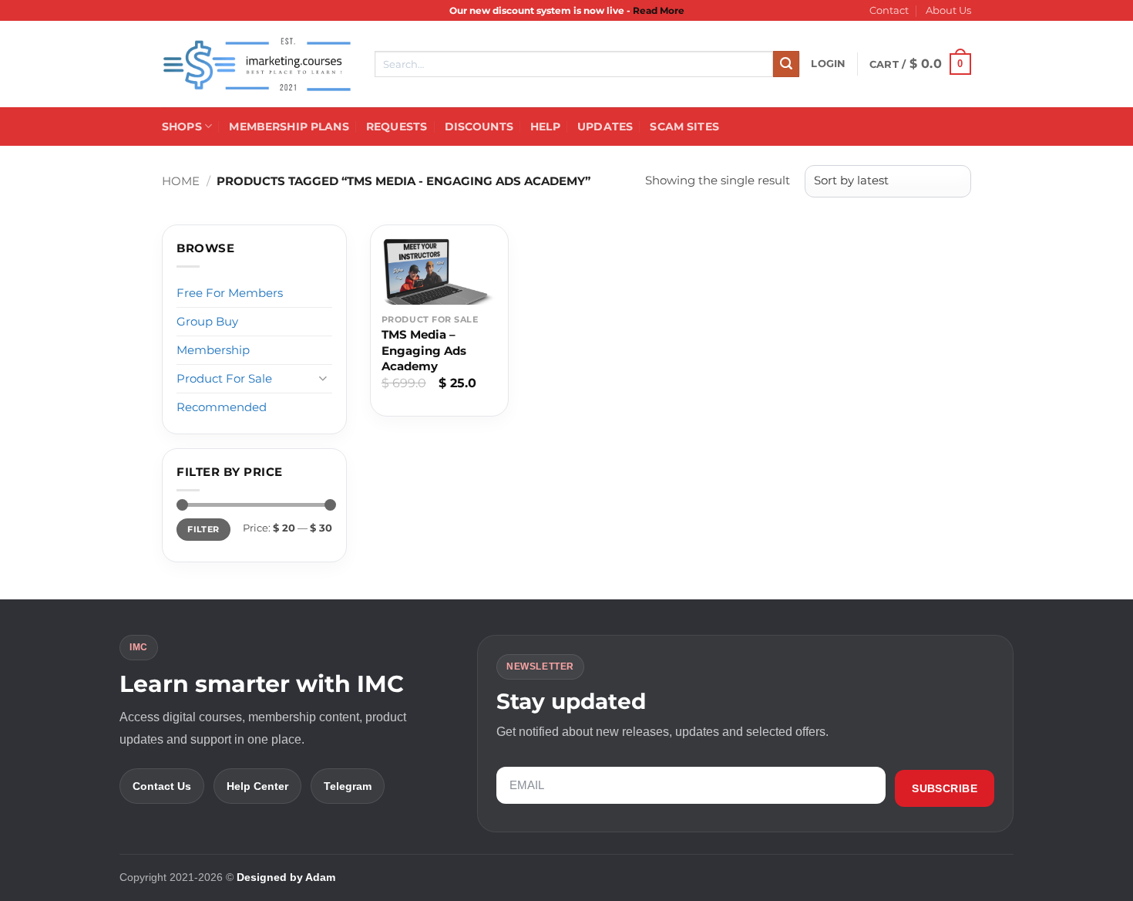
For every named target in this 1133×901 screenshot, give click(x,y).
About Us (948, 10)
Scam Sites (684, 126)
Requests (396, 126)
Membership (213, 350)
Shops (182, 126)
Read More (658, 10)
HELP (545, 126)
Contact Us (162, 786)
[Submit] (786, 64)
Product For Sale (224, 378)
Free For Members (230, 292)
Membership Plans (288, 126)
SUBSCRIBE (944, 788)
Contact (889, 10)
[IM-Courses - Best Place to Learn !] (256, 64)
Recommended (222, 407)
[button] (828, 64)
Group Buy (207, 321)
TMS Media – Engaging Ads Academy (424, 350)
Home (181, 181)
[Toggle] (323, 378)
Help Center (257, 786)
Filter (203, 529)
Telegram (348, 786)
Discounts (479, 126)
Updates (605, 126)
